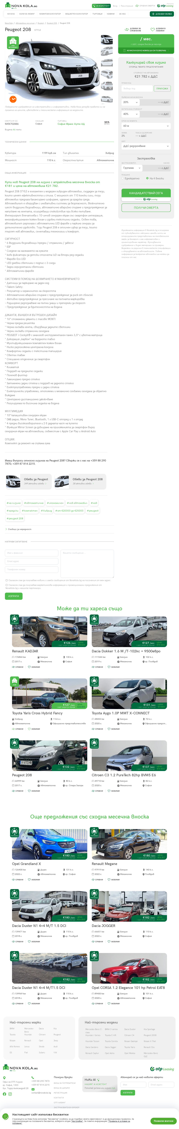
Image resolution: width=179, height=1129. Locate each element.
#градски (12, 510)
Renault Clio (149, 1047)
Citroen (42, 1034)
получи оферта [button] (146, 208)
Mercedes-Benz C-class (93, 1031)
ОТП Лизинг (60, 1102)
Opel (41, 1040)
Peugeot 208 (52, 23)
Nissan (12, 1040)
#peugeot (93, 510)
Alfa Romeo (15, 1046)
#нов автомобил (77, 502)
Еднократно (132, 178)
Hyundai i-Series (92, 1035)
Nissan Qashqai (131, 1041)
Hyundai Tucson (92, 1041)
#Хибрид (46, 510)
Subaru (42, 1052)
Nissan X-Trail (150, 1041)
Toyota (12, 1034)
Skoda (41, 1046)
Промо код (126, 83)
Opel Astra (109, 1053)
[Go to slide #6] (107, 97)
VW (55, 1052)
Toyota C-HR (110, 1035)
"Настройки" (77, 1121)
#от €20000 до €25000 (69, 510)
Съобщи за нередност (19, 529)
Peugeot (41, 23)
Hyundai (28, 1034)
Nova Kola (9, 23)
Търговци (97, 14)
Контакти (59, 1097)
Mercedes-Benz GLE (151, 1055)
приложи (162, 88)
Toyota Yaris (129, 1047)
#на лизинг (14, 502)
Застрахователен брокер (66, 1107)
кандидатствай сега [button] (146, 193)
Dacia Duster (130, 1029)
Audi (56, 1046)
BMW (12, 1028)
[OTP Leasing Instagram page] (10, 1093)
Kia (55, 1028)
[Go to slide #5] (107, 86)
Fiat (26, 1052)
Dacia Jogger (110, 1047)
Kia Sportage (149, 1029)
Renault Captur (92, 1053)
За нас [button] (122, 14)
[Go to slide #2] (107, 51)
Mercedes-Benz (29, 1030)
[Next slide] (95, 69)
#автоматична (33, 502)
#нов (94, 502)
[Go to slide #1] (107, 39)
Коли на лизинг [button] (27, 14)
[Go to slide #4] (107, 74)
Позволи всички (163, 1120)
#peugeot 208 (15, 518)
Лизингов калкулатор (50, 14)
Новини (111, 14)
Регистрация (127, 6)
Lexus (26, 1046)
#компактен (29, 510)
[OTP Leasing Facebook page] (5, 1093)
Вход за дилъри (62, 1088)
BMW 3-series (111, 1029)
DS (11, 1052)
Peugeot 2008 (150, 1035)
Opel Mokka (129, 1053)
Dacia (41, 1028)
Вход (115, 6)
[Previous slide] (9, 69)
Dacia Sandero (91, 1047)
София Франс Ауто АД (71, 124)
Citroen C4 (129, 1035)
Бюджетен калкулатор (76, 14)
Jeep (56, 1040)
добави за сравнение (135, 29)
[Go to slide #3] (107, 63)
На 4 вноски (157, 178)
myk (113, 1088)
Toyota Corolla (111, 1041)
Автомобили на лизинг (25, 23)
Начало (11, 14)
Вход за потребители (65, 1083)
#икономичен (55, 502)
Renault (27, 1040)
